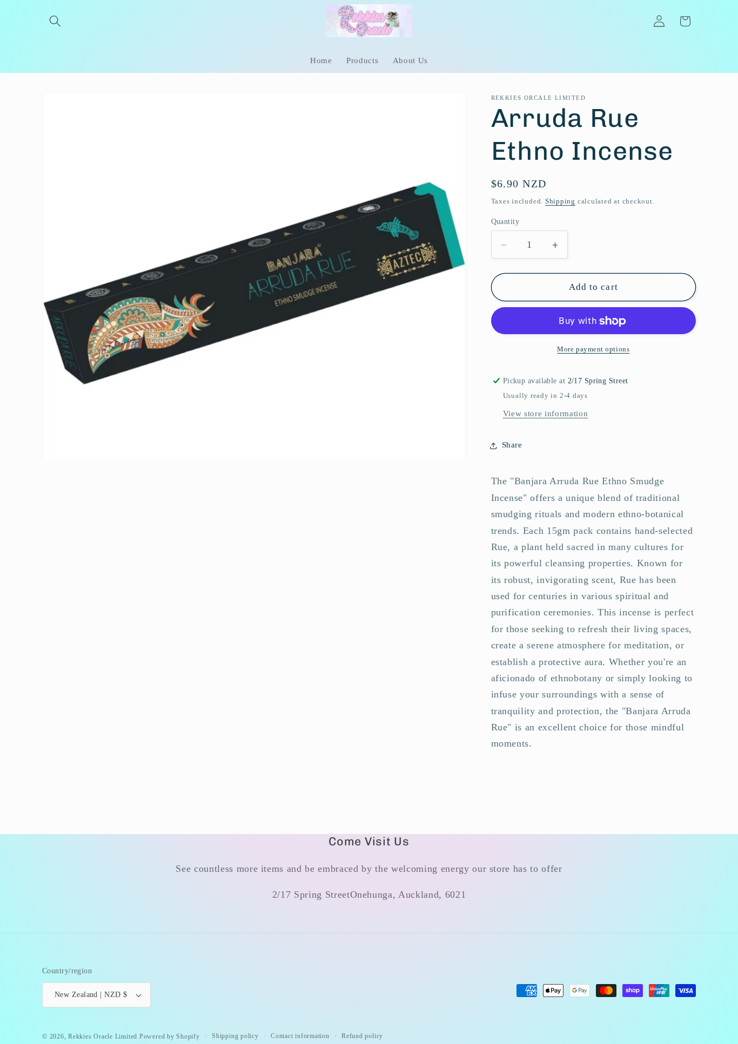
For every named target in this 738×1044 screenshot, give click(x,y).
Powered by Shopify (169, 1036)
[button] (55, 21)
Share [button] (512, 445)
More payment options (593, 349)
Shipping (560, 201)
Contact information (300, 1036)
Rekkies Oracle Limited (102, 1036)
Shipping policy (235, 1036)
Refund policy (362, 1036)
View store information (545, 413)
